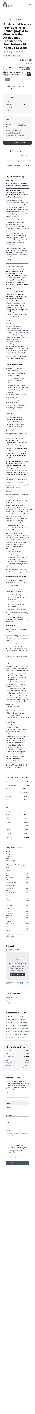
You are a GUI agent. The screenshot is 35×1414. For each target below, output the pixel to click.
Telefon (8, 1123)
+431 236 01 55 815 (14, 133)
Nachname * (9, 1115)
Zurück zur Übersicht (13, 19)
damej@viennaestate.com (16, 135)
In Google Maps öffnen (24, 982)
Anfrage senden (17, 1163)
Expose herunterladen (18, 143)
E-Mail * (8, 1092)
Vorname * (9, 1107)
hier (28, 1157)
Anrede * (8, 1100)
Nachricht (9, 1130)
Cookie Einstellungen (17, 974)
